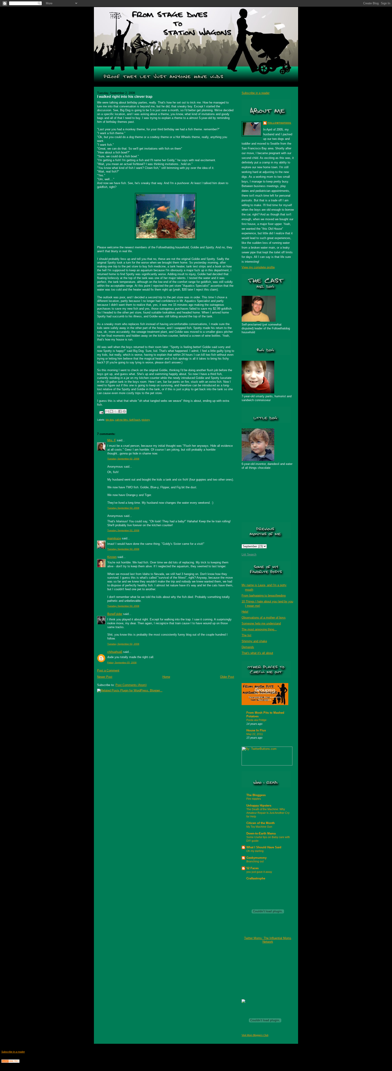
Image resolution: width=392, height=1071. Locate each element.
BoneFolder (114, 614)
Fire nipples (253, 798)
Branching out (255, 861)
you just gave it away (259, 872)
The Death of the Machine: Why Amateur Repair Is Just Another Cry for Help (267, 813)
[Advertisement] (264, 971)
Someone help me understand (261, 623)
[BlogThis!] (111, 411)
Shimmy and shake (254, 641)
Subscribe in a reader (256, 93)
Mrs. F (111, 440)
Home (166, 677)
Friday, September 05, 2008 (122, 662)
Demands (248, 647)
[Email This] (107, 411)
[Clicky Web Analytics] (10, 1062)
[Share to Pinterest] (124, 411)
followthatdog (279, 123)
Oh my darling (255, 851)
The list (246, 635)
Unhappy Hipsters (258, 805)
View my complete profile (258, 267)
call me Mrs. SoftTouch (127, 419)
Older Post (227, 677)
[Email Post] (101, 412)
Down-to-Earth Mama (261, 833)
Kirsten (112, 557)
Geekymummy (256, 857)
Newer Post (104, 677)
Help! (245, 611)
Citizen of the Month (260, 823)
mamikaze (114, 538)
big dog (110, 419)
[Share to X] (115, 411)
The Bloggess (256, 795)
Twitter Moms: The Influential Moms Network (267, 940)
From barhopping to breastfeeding (264, 595)
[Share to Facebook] (120, 411)
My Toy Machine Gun (259, 826)
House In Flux (256, 730)
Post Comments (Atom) (131, 685)
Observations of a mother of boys (264, 617)
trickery (146, 419)
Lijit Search (249, 554)
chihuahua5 (114, 652)
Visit (255, 1035)
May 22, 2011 (254, 734)
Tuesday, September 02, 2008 (123, 458)
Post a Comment (108, 670)
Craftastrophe (255, 878)
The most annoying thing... (259, 629)
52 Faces (252, 868)
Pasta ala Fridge (256, 720)
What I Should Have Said (263, 847)
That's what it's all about (257, 653)
